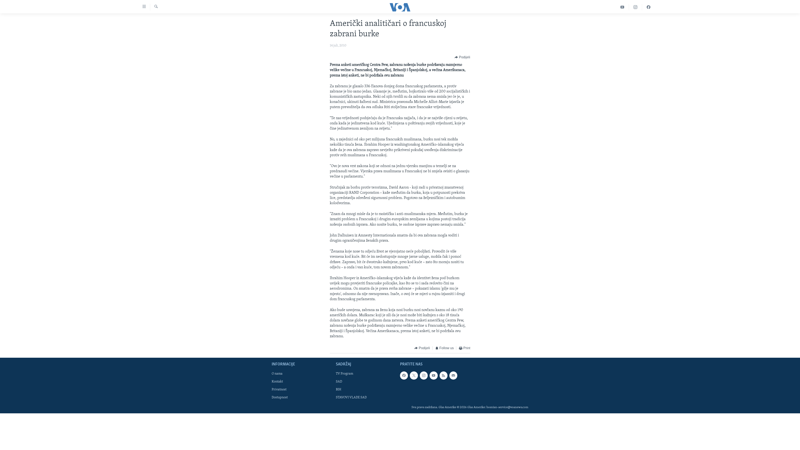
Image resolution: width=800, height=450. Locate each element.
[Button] (462, 57)
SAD (339, 381)
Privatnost (279, 389)
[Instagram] (635, 7)
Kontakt (277, 381)
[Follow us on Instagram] (424, 375)
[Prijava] (453, 375)
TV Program (344, 373)
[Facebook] (648, 7)
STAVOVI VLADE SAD (351, 397)
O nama (277, 373)
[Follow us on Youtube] (434, 375)
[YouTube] (622, 7)
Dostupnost (280, 397)
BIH (338, 389)
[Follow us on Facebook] (404, 375)
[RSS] (444, 375)
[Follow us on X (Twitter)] (414, 375)
